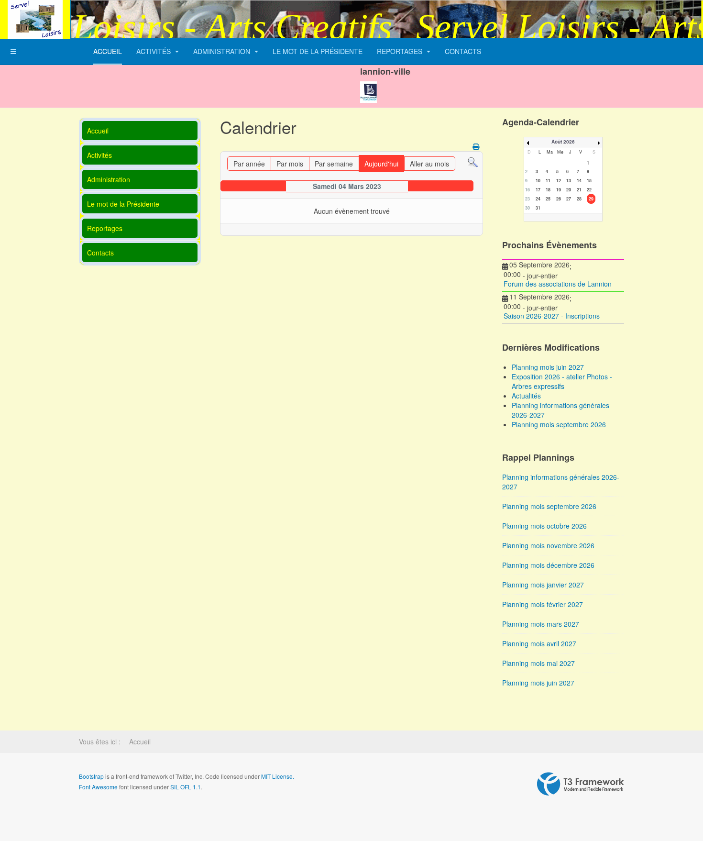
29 (591, 199)
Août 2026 (563, 141)
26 (558, 199)
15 (589, 180)
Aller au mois (429, 163)
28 (579, 199)
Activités (154, 51)
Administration (222, 51)
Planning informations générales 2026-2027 (560, 481)
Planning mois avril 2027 (539, 643)
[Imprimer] (476, 146)
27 (568, 199)
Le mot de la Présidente (317, 51)
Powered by (580, 784)
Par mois (289, 163)
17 (538, 190)
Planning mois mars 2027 (540, 624)
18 (548, 190)
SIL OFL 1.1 (185, 787)
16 (527, 190)
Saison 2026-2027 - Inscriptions (552, 316)
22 (589, 190)
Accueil (107, 51)
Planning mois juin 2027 (538, 682)
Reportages (400, 51)
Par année (249, 163)
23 (527, 199)
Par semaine (334, 163)
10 (538, 180)
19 (558, 190)
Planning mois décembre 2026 (548, 565)
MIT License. (277, 776)
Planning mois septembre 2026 (549, 506)
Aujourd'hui (381, 163)
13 (568, 180)
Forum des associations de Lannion (558, 283)
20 (568, 190)
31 (538, 208)
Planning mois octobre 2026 (544, 526)
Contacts (463, 51)
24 (538, 199)
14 (579, 180)
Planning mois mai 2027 (538, 663)
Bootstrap (91, 776)
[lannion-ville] (368, 84)
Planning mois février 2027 (542, 604)
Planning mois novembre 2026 (548, 545)
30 (527, 208)
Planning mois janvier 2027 (543, 584)
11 (548, 180)
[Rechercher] (473, 161)
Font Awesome (98, 787)
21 (579, 190)
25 (548, 199)
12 (558, 180)
